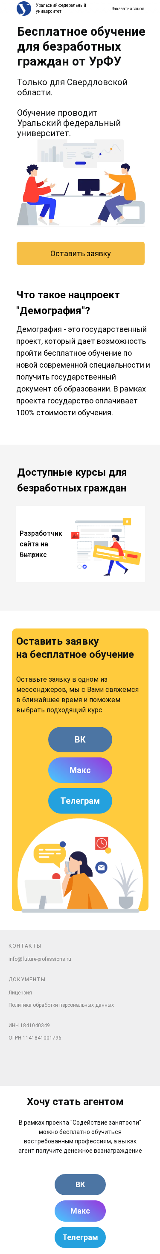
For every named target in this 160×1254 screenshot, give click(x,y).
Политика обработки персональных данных (61, 1005)
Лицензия (20, 993)
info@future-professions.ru (40, 959)
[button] (124, 8)
